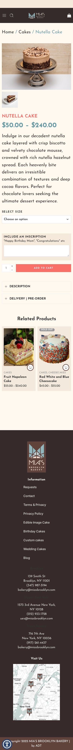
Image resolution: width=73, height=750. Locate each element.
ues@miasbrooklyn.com (36, 618)
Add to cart (43, 268)
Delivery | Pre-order (28, 298)
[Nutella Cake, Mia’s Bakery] (36, 66)
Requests (30, 487)
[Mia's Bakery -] (36, 15)
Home (8, 32)
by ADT (36, 745)
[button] (7, 744)
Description (20, 286)
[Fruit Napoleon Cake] (19, 347)
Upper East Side (36, 597)
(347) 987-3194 (36, 585)
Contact (29, 496)
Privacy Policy (33, 513)
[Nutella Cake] (10, 100)
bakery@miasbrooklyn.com (36, 589)
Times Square (36, 626)
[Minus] (12, 270)
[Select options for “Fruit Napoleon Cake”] (30, 367)
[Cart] (69, 15)
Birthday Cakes (34, 531)
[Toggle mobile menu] (4, 15)
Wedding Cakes (34, 549)
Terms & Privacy (34, 505)
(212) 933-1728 (37, 614)
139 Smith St (36, 576)
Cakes (25, 32)
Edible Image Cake (36, 522)
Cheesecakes (57, 372)
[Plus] (12, 266)
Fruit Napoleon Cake (15, 379)
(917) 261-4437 (36, 642)
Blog (26, 558)
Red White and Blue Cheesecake (54, 379)
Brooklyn (36, 568)
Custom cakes (33, 540)
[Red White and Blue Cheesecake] (54, 347)
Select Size (12, 211)
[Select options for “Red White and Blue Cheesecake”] (66, 367)
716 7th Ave (36, 633)
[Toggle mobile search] (12, 15)
